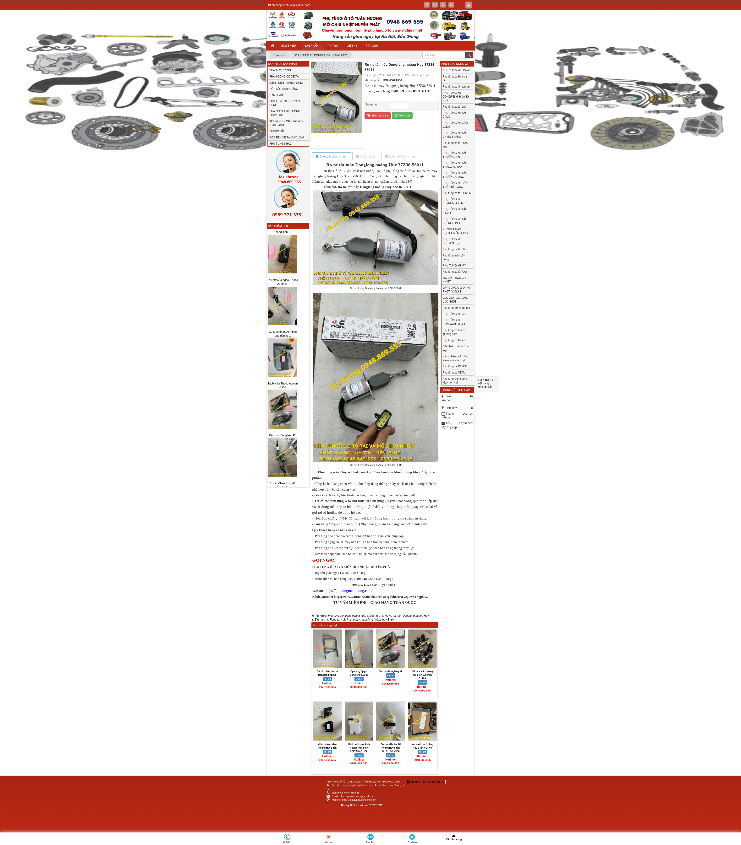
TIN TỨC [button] (333, 45)
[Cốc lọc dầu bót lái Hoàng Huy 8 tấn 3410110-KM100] (390, 721)
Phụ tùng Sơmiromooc (456, 307)
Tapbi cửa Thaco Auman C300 (283, 381)
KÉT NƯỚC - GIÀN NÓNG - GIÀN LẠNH (286, 123)
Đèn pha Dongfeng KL (391, 671)
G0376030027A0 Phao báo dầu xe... (283, 329)
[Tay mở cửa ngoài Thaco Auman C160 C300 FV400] (282, 249)
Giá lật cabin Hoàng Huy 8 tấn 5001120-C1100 (422, 675)
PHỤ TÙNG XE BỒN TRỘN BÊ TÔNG (455, 185)
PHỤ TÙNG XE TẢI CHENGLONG (454, 221)
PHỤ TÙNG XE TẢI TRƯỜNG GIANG (454, 175)
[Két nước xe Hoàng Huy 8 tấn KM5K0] (422, 721)
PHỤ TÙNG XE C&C (455, 314)
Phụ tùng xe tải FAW (455, 271)
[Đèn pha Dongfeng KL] (390, 648)
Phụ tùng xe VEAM (454, 372)
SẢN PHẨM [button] (312, 45)
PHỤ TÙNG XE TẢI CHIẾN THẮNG (454, 134)
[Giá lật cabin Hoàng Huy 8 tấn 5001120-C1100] (422, 648)
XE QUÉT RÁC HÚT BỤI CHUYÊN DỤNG (455, 231)
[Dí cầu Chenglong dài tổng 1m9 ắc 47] (282, 453)
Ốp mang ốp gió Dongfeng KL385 (359, 673)
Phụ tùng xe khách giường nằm (454, 332)
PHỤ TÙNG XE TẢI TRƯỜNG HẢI (454, 155)
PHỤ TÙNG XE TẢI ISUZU (454, 211)
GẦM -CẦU (276, 95)
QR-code (415, 781)
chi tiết (327, 679)
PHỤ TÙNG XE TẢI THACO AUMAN (454, 165)
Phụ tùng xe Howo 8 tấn (455, 78)
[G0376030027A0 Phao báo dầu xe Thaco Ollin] (282, 301)
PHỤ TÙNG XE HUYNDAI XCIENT (454, 201)
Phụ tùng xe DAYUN (455, 366)
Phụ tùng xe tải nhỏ (454, 249)
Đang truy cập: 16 (434, 781)
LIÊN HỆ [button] (352, 45)
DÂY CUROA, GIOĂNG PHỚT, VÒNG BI (456, 289)
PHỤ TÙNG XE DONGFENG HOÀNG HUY (456, 96)
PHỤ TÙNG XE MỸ (454, 265)
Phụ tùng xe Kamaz (455, 340)
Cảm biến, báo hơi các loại (456, 348)
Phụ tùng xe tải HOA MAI (455, 144)
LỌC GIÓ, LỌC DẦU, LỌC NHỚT (455, 299)
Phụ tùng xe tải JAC (455, 106)
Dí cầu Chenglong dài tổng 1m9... (283, 480)
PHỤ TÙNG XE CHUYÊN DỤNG (453, 241)
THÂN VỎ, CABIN (280, 70)
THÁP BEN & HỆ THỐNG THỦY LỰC (284, 113)
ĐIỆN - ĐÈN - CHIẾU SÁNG (286, 82)
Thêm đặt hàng (379, 115)
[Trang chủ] (273, 45)
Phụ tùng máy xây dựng (454, 257)
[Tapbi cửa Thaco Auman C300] (282, 353)
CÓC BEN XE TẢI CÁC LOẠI (286, 137)
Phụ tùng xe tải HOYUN (457, 193)
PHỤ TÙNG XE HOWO (456, 70)
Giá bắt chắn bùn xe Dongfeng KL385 (327, 673)
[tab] (331, 156)
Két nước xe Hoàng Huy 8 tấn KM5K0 (422, 745)
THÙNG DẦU (277, 131)
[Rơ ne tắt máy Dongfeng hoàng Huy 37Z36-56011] (337, 140)
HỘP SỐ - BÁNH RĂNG (283, 89)
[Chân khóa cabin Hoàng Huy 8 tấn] (327, 721)
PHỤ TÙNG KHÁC (280, 143)
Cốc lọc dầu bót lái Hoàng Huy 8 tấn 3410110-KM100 (391, 747)
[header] (370, 25)
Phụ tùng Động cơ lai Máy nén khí (455, 380)
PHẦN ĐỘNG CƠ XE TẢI (284, 76)
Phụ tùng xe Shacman (456, 86)
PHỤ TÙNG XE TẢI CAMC (454, 114)
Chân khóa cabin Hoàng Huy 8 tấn (327, 745)
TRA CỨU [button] (372, 45)
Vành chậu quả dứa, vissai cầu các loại (455, 358)
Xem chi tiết (484, 387)
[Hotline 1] (288, 167)
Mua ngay (404, 115)
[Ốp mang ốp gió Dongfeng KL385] (359, 648)
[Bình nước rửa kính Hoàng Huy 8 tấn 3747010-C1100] (359, 721)
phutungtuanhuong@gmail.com (291, 5)
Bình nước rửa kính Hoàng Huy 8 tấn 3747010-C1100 (359, 747)
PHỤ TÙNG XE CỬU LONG (455, 124)
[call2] (288, 201)
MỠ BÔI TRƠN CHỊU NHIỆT (455, 279)
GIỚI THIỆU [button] (289, 45)
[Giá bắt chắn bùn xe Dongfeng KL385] (327, 648)
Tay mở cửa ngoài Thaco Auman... (282, 277)
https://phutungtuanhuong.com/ (349, 591)
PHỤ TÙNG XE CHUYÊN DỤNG (284, 103)
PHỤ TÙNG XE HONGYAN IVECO (454, 322)
